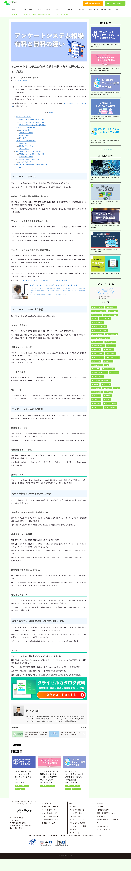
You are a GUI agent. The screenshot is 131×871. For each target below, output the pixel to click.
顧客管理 (107, 388)
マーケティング (109, 369)
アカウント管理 (111, 407)
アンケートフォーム (20, 80)
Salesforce (96, 388)
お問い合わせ (117, 3)
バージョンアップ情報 (77, 826)
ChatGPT (76, 789)
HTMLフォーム (98, 342)
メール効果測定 (98, 334)
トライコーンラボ (103, 829)
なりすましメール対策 (100, 330)
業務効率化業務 (98, 353)
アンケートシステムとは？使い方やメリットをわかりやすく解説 (43, 280)
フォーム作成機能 (24, 130)
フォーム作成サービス (50, 813)
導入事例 (81, 9)
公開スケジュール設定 (26, 133)
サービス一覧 (28, 9)
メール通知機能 (24, 135)
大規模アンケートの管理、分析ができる (31, 154)
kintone (96, 384)
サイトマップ (102, 816)
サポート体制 (74, 829)
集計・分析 (22, 138)
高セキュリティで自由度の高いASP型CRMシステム (32, 164)
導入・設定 (97, 403)
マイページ (111, 353)
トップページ (14, 14)
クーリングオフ (98, 357)
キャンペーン (97, 365)
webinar (111, 346)
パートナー (97, 396)
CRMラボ (118, 9)
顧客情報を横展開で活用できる (29, 159)
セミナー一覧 (74, 832)
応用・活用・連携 (111, 403)
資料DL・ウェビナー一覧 (64, 9)
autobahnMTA (102, 826)
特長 (13, 9)
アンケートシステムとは (23, 117)
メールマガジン (98, 322)
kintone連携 (109, 349)
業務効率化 (97, 349)
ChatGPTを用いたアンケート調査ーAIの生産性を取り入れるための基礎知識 (74, 775)
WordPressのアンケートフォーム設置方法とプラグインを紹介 (23, 775)
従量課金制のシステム (26, 146)
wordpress (20, 789)
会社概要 (100, 806)
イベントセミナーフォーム (101, 338)
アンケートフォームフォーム (102, 380)
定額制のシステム (24, 143)
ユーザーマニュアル (76, 819)
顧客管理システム (99, 346)
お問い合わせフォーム (100, 373)
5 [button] (106, 149)
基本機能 (108, 396)
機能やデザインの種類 (26, 157)
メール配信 (114, 311)
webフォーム (112, 307)
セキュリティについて (77, 813)
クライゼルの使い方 (44, 9)
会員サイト (109, 361)
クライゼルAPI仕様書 (77, 823)
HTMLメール (97, 315)
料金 (71, 803)
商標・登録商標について (106, 813)
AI (68, 789)
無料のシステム (24, 149)
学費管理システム (113, 357)
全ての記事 (23, 14)
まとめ (21, 167)
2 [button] (101, 149)
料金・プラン (93, 9)
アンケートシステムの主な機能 (26, 127)
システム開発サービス (50, 819)
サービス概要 (97, 392)
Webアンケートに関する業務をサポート (32, 119)
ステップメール (98, 307)
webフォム (97, 400)
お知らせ (100, 803)
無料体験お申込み (94, 3)
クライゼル (97, 361)
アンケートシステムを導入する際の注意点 (32, 125)
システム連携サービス (50, 816)
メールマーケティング (100, 326)
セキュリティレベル (25, 162)
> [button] (108, 149)
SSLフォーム (111, 342)
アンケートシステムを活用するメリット (31, 122)
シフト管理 (107, 384)
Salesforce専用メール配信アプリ (108, 821)
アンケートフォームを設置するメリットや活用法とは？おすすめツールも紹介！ (49, 775)
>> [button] (111, 149)
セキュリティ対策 (111, 315)
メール (107, 400)
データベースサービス (50, 806)
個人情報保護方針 (103, 810)
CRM (95, 319)
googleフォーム (98, 376)
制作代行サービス (48, 823)
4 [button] (104, 149)
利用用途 (109, 392)
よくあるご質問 (106, 9)
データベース (105, 319)
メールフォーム (112, 334)
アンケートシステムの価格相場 (26, 141)
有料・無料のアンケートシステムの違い (28, 151)
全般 (117, 388)
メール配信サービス (49, 810)
